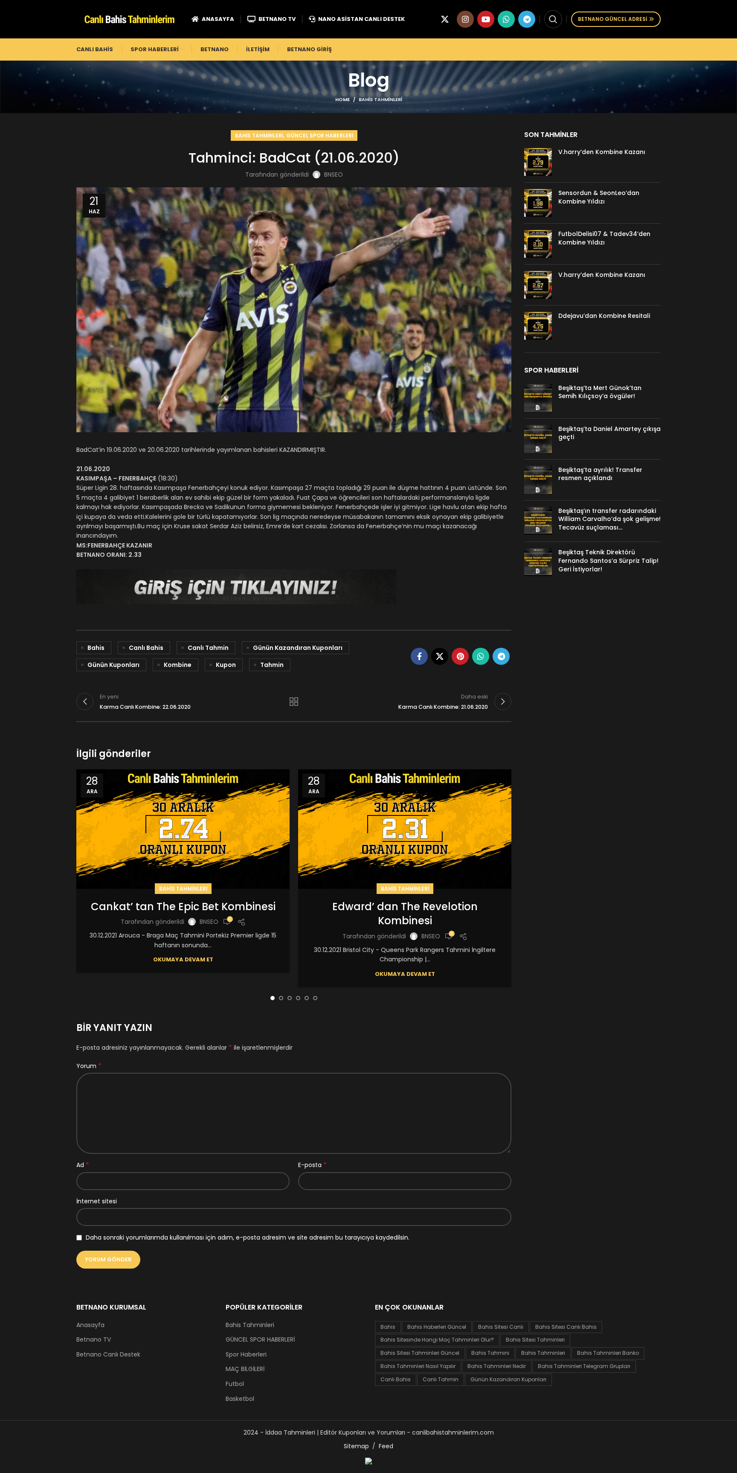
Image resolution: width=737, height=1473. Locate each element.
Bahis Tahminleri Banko (608, 1353)
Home (342, 99)
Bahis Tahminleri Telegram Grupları (584, 1366)
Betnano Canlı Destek (108, 1355)
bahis (95, 647)
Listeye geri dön (294, 701)
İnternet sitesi (96, 1201)
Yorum (89, 1066)
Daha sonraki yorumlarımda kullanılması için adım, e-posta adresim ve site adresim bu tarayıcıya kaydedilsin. (247, 1237)
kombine (178, 665)
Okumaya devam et (183, 959)
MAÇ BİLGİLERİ (245, 1369)
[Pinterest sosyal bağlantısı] (460, 656)
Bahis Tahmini (490, 1353)
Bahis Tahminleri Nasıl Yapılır (418, 1366)
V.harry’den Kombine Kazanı (601, 152)
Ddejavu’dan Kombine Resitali (604, 315)
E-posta (312, 1165)
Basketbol (240, 1399)
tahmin (272, 665)
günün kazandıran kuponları (297, 647)
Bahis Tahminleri (380, 99)
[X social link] (444, 19)
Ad (82, 1165)
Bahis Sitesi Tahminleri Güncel (419, 1353)
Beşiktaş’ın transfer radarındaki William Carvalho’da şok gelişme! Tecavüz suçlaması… (609, 519)
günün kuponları (113, 665)
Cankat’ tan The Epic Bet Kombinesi (183, 907)
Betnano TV (93, 1340)
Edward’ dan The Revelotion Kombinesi (405, 914)
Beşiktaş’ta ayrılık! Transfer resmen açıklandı (600, 474)
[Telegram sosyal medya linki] (526, 19)
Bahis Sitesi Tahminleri (535, 1339)
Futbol (235, 1384)
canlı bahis (146, 647)
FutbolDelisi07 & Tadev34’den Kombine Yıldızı (604, 238)
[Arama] (553, 19)
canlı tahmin (208, 647)
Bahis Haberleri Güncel (436, 1326)
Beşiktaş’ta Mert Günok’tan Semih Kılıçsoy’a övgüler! (599, 392)
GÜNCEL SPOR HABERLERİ (319, 135)
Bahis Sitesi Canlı (500, 1326)
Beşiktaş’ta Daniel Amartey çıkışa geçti (609, 433)
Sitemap (356, 1446)
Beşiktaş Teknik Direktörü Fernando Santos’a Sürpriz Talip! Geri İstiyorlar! (608, 560)
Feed (386, 1446)
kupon (226, 665)
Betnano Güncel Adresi (612, 19)
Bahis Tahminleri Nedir (496, 1366)
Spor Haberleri (246, 1355)
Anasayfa (90, 1325)
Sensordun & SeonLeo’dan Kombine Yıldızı (598, 197)
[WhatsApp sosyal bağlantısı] (506, 19)
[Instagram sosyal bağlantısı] (465, 19)
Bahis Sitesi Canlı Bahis (566, 1326)
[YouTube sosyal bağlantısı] (485, 19)
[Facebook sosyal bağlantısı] (419, 656)
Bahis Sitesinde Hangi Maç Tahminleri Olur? (437, 1339)
